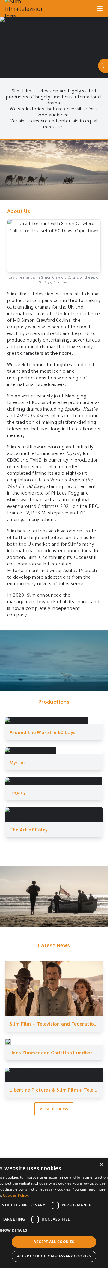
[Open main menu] (99, 8)
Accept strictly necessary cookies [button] (54, 1256)
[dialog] (54, 1213)
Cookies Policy (15, 1195)
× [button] (101, 1164)
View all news (54, 1108)
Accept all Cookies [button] (54, 1241)
